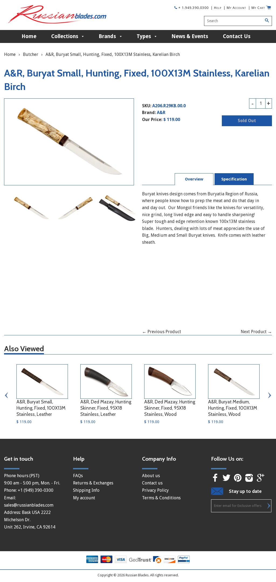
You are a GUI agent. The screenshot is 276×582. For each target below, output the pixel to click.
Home (29, 36)
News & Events (189, 36)
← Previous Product (161, 331)
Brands (108, 36)
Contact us (152, 483)
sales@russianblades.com (28, 505)
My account (84, 497)
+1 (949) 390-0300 (35, 490)
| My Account (234, 8)
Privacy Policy (155, 490)
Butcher (30, 54)
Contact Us (236, 36)
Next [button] (269, 395)
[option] (31, 208)
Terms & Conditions (161, 497)
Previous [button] (6, 395)
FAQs (78, 475)
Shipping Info (86, 490)
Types (144, 36)
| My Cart (256, 8)
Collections (65, 36)
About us (151, 475)
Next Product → (256, 331)
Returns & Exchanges (93, 483)
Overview (194, 179)
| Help (216, 8)
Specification (234, 179)
